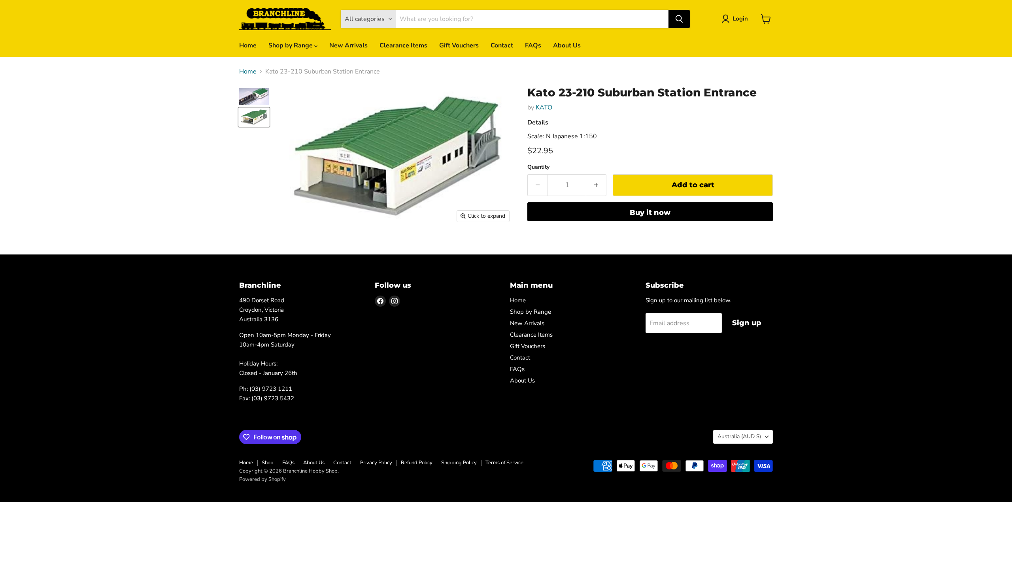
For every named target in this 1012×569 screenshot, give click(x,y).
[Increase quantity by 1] (596, 185)
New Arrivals (348, 45)
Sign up (746, 322)
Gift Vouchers (459, 45)
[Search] (679, 19)
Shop (268, 462)
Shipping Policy (459, 462)
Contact (502, 45)
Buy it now (650, 212)
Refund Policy (416, 462)
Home (248, 45)
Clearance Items (403, 45)
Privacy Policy (376, 462)
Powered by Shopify (262, 479)
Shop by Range (291, 45)
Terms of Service (504, 462)
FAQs (533, 45)
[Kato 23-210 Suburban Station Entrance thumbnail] (254, 96)
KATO (544, 107)
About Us (567, 45)
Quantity (538, 167)
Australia (739, 436)
